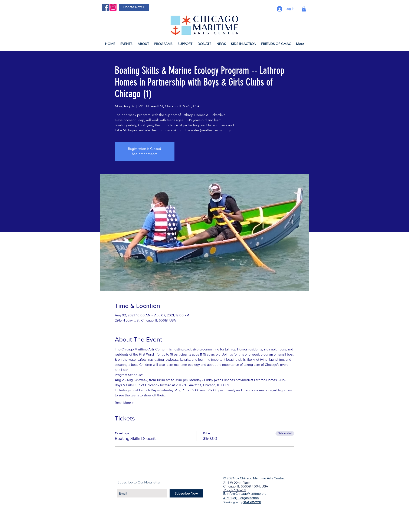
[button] (303, 8)
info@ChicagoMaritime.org (246, 493)
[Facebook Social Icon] (105, 7)
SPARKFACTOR (252, 502)
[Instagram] (113, 7)
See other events (144, 154)
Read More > (124, 403)
